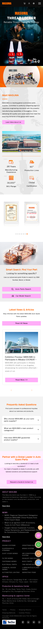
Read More (6, 506)
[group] (21, 357)
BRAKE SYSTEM (28, 548)
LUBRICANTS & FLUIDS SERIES (30, 568)
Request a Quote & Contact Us (21, 482)
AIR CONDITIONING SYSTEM (29, 554)
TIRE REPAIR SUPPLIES (30, 564)
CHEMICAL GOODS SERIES (9, 568)
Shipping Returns (25, 609)
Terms (4, 609)
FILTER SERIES (7, 558)
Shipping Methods (8, 612)
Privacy (12, 609)
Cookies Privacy (24, 612)
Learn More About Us (13, 122)
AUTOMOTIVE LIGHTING (11, 572)
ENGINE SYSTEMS (8, 545)
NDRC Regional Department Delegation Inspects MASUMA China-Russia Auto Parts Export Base (21, 518)
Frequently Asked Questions (21, 405)
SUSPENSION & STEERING (8, 549)
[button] (13, 63)
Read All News (21, 323)
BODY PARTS (27, 561)
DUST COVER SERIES (10, 553)
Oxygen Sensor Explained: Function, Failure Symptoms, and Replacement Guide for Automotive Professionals (22, 530)
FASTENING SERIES (9, 561)
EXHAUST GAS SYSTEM (31, 558)
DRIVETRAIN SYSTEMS (30, 545)
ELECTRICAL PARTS (9, 564)
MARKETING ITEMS (29, 572)
